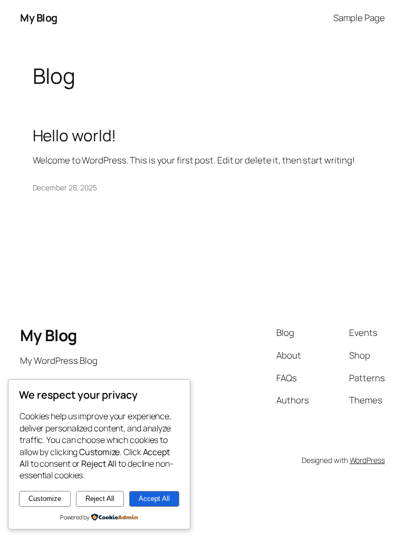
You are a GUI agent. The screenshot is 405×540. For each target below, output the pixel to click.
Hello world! (75, 135)
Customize (44, 499)
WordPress (367, 460)
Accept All (154, 499)
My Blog (38, 18)
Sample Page (359, 18)
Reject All (99, 499)
